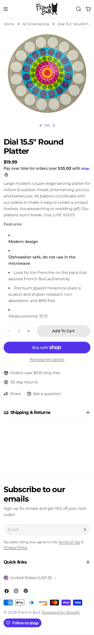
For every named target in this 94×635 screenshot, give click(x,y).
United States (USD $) (31, 577)
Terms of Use (69, 542)
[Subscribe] (85, 530)
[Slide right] (54, 125)
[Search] (78, 9)
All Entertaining (36, 24)
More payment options (47, 359)
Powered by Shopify (61, 612)
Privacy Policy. (15, 547)
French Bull (29, 612)
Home (9, 24)
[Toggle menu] (5, 9)
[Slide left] (40, 125)
